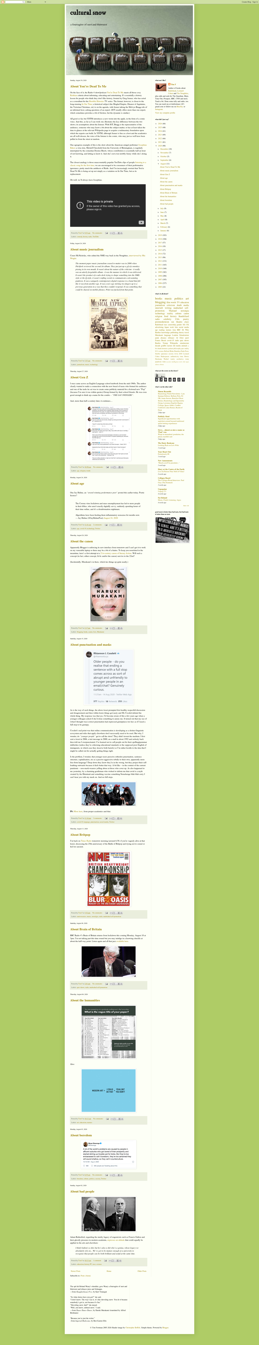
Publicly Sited (163, 416)
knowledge (165, 332)
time (181, 356)
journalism (80, 364)
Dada (183, 351)
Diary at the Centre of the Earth (171, 469)
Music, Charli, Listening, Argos (169, 500)
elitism (162, 364)
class (186, 321)
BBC (179, 330)
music (87, 364)
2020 (160, 145)
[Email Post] (106, 233)
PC (91, 1264)
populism (158, 362)
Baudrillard (184, 316)
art (78, 1122)
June (162, 212)
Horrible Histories (96, 101)
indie (177, 340)
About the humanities (85, 1000)
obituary (171, 337)
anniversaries (81, 916)
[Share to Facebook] (118, 233)
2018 (160, 239)
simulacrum (184, 343)
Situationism (184, 335)
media (186, 305)
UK (187, 324)
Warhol (166, 359)
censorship (172, 324)
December (164, 149)
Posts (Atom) (86, 1275)
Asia (174, 330)
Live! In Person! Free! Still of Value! (171, 471)
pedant (170, 348)
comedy (79, 236)
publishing (174, 332)
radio (90, 236)
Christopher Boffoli (132, 1327)
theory (181, 332)
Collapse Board (164, 478)
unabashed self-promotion (112, 916)
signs (187, 362)
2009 (160, 272)
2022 (160, 138)
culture (86, 1178)
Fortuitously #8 (163, 454)
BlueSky (180, 106)
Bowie (186, 356)
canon (90, 632)
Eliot (181, 337)
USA (177, 319)
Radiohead (172, 90)
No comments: (97, 233)
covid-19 (83, 528)
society (97, 1178)
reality (170, 313)
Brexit (163, 340)
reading (162, 330)
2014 (160, 253)
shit (184, 362)
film (168, 302)
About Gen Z (79, 377)
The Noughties (182, 93)
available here (122, 941)
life (184, 324)
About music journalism (86, 249)
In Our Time (87, 104)
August (163, 163)
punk (157, 337)
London (175, 335)
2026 (160, 123)
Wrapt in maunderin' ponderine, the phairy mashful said (171, 435)
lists (94, 632)
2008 (160, 275)
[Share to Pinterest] (121, 233)
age (78, 471)
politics (92, 1178)
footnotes (165, 348)
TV (178, 302)
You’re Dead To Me (115, 92)
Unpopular (162, 489)
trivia (176, 354)
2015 (160, 250)
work (172, 327)
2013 (160, 257)
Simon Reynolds (164, 391)
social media (104, 822)
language (87, 822)
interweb (159, 307)
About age (77, 483)
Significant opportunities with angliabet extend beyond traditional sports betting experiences (171, 421)
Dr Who (185, 330)
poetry (186, 319)
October (163, 156)
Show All (186, 506)
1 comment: (97, 1260)
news (180, 362)
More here (78, 811)
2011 (160, 264)
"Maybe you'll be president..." (168, 463)
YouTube (96, 236)
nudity (187, 348)
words (88, 471)
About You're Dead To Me (88, 86)
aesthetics (180, 359)
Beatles (158, 343)
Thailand (173, 310)
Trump (165, 343)
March (163, 223)
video (164, 362)
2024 (160, 131)
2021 (160, 142)
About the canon (81, 541)
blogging (80, 632)
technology (94, 364)
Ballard (166, 351)
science (99, 1264)
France (157, 340)
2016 (160, 246)
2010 (160, 268)
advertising (159, 327)
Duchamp (158, 359)
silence (157, 364)
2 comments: (98, 525)
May (162, 216)
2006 (160, 283)
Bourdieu (177, 351)
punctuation (95, 822)
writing (168, 307)
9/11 (156, 351)
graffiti (163, 345)
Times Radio (86, 840)
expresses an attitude (116, 1240)
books (86, 632)
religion (83, 471)
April (162, 219)
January (163, 230)
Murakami (100, 632)
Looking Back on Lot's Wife (168, 445)
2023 (160, 134)
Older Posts (142, 1271)
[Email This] (111, 233)
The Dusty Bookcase (166, 443)
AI (177, 337)
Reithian (73, 95)
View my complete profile (165, 112)
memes (89, 1122)
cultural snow (88, 12)
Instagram (159, 109)
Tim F (173, 84)
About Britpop (80, 834)
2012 (160, 261)
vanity (172, 359)
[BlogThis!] (113, 233)
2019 (160, 235)
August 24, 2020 (111, 518)
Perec (187, 351)
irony (187, 359)
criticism (171, 305)
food (166, 316)
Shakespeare (165, 356)
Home (109, 1271)
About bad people (82, 1191)
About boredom (81, 1135)
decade (157, 345)
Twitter (97, 528)
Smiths (157, 354)
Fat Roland (162, 497)
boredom (80, 1178)
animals (184, 345)
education (83, 1122)
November (164, 152)
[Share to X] (116, 233)
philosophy (177, 348)
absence (163, 337)
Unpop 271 (162, 491)
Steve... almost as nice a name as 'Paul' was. (171, 430)
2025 (160, 127)
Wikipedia (174, 343)
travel (187, 332)
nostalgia (95, 916)
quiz (182, 348)
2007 (160, 279)
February (164, 227)
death (179, 305)
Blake (172, 351)
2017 (160, 242)
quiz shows (80, 987)
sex (172, 321)
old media (177, 345)
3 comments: (98, 818)
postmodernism (162, 321)
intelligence (175, 362)
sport (187, 337)
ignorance (164, 354)
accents (168, 362)
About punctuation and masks (90, 644)
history (85, 236)
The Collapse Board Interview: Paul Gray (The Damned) (171, 481)
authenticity (175, 356)
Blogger (165, 1327)
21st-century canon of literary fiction (115, 553)
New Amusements (165, 460)
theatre (179, 321)
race (94, 1264)
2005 (160, 287)
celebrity (167, 319)
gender (179, 324)
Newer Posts (75, 1271)
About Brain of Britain (86, 929)
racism (169, 345)
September (164, 160)
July (162, 208)
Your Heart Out (164, 451)
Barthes (158, 332)
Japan (167, 327)
